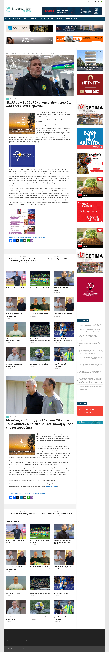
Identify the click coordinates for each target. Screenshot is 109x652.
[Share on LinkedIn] (21, 240)
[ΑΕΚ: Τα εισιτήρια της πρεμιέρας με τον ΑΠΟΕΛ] (40, 278)
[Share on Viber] (31, 240)
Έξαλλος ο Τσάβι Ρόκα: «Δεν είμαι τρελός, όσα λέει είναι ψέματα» (57, 513)
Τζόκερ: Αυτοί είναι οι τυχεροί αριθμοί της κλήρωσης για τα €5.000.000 (90, 358)
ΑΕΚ (19, 53)
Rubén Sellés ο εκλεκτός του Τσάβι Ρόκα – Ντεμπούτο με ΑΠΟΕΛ (62, 289)
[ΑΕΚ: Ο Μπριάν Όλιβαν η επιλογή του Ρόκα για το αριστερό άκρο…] (64, 329)
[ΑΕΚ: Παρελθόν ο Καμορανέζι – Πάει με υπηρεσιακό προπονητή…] (64, 354)
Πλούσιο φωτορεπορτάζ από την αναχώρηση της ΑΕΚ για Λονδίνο (23, 513)
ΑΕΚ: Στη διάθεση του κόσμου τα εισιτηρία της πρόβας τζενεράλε (40, 339)
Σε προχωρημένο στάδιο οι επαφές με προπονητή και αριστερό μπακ (14, 364)
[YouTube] (92, 1)
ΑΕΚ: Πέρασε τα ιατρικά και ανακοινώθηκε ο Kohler (14, 339)
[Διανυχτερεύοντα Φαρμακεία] (101, 1)
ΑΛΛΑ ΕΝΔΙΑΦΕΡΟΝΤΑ (71, 18)
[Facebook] (88, 1)
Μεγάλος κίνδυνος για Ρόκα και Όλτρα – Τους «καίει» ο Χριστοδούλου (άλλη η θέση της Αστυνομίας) (39, 424)
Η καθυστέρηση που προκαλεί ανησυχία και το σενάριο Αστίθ (63, 314)
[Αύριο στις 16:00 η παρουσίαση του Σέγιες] (16, 278)
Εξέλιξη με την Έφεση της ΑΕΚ (57, 258)
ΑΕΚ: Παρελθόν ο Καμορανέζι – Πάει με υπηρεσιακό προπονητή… (63, 364)
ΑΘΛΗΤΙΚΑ (34, 18)
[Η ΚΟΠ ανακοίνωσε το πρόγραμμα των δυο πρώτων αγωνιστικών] (40, 354)
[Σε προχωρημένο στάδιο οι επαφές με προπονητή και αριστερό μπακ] (16, 354)
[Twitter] (95, 1)
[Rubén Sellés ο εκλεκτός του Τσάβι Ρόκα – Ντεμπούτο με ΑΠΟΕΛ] (64, 278)
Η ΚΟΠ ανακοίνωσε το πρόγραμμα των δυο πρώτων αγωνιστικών (40, 363)
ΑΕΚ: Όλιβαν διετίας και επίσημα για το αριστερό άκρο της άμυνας (40, 314)
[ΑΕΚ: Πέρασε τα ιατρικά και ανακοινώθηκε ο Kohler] (16, 329)
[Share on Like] (14, 240)
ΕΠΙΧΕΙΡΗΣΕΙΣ (17, 18)
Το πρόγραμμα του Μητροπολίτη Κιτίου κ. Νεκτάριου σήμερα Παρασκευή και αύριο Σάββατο (90, 388)
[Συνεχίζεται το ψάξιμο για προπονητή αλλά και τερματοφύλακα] (16, 304)
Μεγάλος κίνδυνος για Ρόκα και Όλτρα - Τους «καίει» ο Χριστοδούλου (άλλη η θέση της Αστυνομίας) (23, 259)
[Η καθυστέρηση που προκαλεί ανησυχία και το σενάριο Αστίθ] (64, 304)
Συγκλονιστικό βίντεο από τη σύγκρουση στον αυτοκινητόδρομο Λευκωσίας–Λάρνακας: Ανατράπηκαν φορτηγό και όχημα (91, 343)
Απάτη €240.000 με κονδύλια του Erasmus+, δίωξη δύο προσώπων (88, 335)
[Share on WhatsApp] (28, 240)
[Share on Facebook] (10, 240)
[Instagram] (98, 1)
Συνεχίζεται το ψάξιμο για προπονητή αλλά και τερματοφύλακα (14, 314)
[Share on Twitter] (17, 240)
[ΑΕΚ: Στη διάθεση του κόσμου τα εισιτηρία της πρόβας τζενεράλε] (40, 329)
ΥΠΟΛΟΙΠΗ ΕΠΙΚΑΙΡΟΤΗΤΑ (46, 18)
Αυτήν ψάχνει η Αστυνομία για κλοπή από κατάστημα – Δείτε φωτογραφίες (90, 330)
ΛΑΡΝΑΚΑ (8, 18)
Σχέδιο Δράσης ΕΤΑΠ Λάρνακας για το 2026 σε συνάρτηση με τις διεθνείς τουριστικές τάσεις (90, 373)
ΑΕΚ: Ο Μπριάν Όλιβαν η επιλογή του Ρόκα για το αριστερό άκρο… (63, 339)
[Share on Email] (24, 240)
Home (7, 53)
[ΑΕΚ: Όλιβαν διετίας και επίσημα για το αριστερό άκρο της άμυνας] (40, 304)
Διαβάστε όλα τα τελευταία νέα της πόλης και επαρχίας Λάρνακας (27, 237)
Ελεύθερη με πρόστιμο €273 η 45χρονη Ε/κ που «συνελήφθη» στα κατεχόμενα (91, 324)
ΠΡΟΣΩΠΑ (60, 18)
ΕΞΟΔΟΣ (25, 18)
